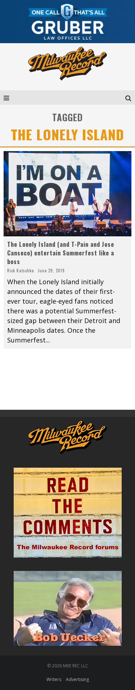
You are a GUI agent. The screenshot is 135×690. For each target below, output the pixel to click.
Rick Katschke (20, 270)
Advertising (77, 679)
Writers (53, 679)
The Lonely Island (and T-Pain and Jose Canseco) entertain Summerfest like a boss (60, 253)
